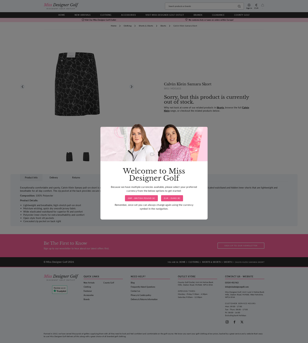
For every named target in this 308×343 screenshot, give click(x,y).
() (141, 198)
